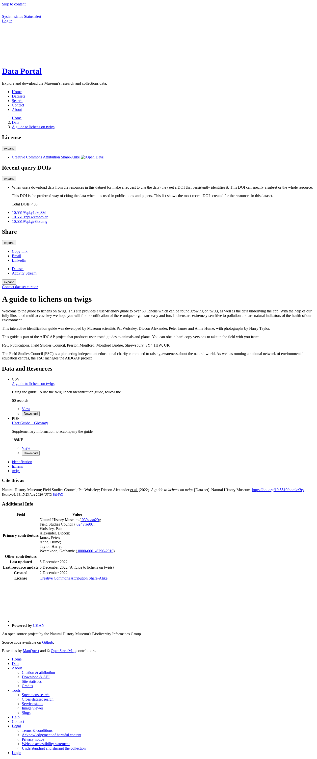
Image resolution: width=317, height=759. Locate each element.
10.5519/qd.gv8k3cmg (29, 221)
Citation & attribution (38, 672)
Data (15, 122)
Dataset (18, 269)
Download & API (36, 677)
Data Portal (22, 71)
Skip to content (14, 4)
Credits (27, 686)
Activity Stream (24, 273)
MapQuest (31, 651)
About (17, 668)
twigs (16, 471)
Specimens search (36, 695)
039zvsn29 (90, 520)
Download (31, 414)
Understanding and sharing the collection (54, 748)
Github (47, 642)
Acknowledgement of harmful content (51, 735)
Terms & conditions (37, 730)
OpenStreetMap (63, 651)
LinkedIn (19, 260)
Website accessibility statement (46, 744)
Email (16, 256)
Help (16, 717)
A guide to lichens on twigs (33, 127)
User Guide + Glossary (30, 423)
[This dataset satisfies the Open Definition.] (92, 157)
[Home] (39, 59)
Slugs (26, 712)
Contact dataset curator (20, 287)
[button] (39, 41)
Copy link (19, 251)
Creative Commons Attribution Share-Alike (46, 157)
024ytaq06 (84, 524)
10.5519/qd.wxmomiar (30, 217)
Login (16, 753)
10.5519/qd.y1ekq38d (29, 212)
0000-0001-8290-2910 (95, 551)
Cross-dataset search (37, 699)
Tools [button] (16, 690)
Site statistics (32, 681)
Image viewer (32, 708)
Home (17, 659)
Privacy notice (33, 739)
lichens (17, 466)
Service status (32, 704)
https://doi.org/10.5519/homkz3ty (278, 490)
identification (22, 462)
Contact (18, 721)
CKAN (39, 625)
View (26, 409)
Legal (16, 726)
